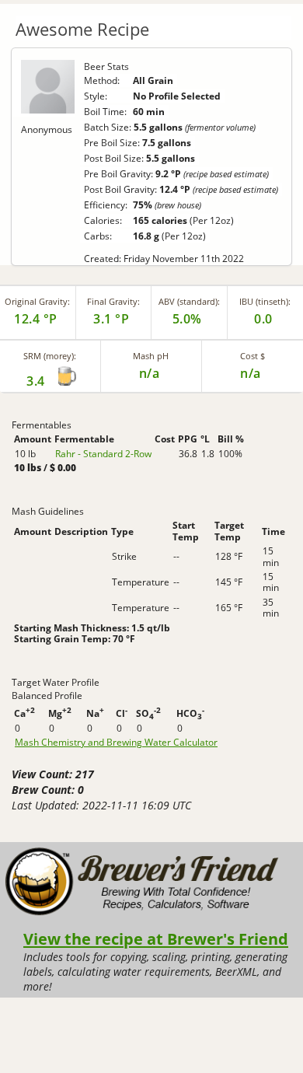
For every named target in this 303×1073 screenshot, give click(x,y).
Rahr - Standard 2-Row (103, 453)
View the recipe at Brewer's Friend (155, 938)
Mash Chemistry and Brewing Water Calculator (116, 742)
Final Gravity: (113, 301)
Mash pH (151, 356)
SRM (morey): (49, 356)
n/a (250, 373)
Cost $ (252, 356)
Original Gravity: (37, 301)
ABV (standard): (189, 301)
